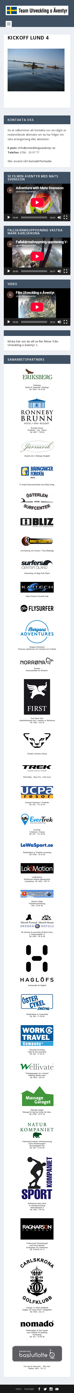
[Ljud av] (59, 217)
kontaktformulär (40, 161)
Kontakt (29, 1389)
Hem (18, 1389)
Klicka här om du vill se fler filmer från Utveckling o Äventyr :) (33, 343)
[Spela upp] (9, 217)
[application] (37, 202)
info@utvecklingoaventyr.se (36, 148)
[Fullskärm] (65, 217)
